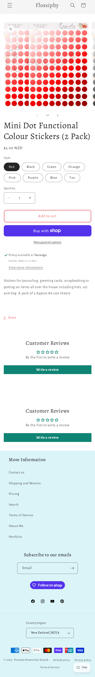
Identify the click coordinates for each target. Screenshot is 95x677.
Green (52, 167)
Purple (33, 177)
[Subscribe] (72, 568)
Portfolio (15, 536)
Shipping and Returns (25, 483)
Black (31, 167)
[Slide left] (37, 115)
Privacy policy (83, 660)
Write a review (47, 369)
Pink (12, 177)
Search (14, 504)
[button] (9, 5)
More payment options (47, 242)
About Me (16, 526)
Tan (72, 177)
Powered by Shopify (37, 660)
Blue (53, 177)
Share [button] (12, 317)
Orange (74, 167)
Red (12, 167)
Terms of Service (21, 515)
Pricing (14, 493)
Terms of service (50, 667)
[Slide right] (58, 115)
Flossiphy (19, 660)
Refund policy (61, 660)
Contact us (17, 472)
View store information (26, 267)
